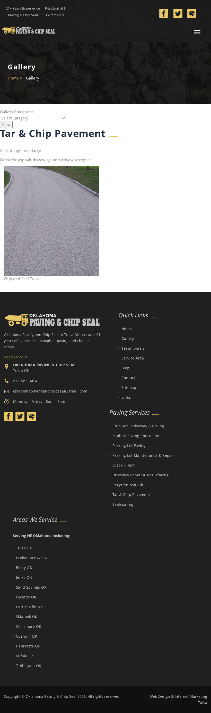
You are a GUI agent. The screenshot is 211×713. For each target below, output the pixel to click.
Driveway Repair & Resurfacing (140, 474)
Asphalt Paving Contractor (136, 435)
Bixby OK (24, 567)
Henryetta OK (28, 646)
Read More (13, 357)
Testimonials (133, 348)
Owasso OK (26, 597)
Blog (125, 367)
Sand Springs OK (31, 587)
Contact (128, 377)
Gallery (127, 338)
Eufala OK (25, 655)
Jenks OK (24, 577)
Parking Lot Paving (129, 445)
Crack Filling (123, 465)
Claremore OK (28, 626)
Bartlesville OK (29, 606)
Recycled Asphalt (127, 484)
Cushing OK (26, 636)
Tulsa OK (21, 370)
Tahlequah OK (28, 665)
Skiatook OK (26, 616)
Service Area (132, 358)
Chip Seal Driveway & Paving (138, 425)
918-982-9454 (25, 380)
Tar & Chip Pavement (131, 494)
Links (126, 397)
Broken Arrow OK (31, 557)
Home (13, 78)
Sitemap (128, 387)
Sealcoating (122, 504)
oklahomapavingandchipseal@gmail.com (50, 391)
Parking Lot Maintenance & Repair (143, 455)
